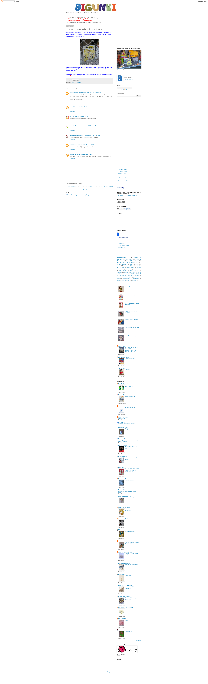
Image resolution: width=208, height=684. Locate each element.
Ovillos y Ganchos (123, 445)
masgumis (121, 630)
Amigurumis (121, 257)
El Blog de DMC (122, 247)
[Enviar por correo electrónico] (72, 80)
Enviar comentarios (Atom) (80, 189)
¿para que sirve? (126, 278)
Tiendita (126, 272)
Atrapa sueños (128, 631)
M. (70, 116)
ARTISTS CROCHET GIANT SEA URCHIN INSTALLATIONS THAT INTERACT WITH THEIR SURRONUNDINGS (132, 350)
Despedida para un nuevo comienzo (126, 423)
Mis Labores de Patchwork (125, 607)
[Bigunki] (118, 235)
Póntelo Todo (121, 243)
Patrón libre (128, 269)
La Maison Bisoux (122, 171)
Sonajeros (127, 429)
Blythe (129, 280)
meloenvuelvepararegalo (76, 135)
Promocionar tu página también (123, 237)
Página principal (70, 12)
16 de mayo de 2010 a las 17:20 (83, 154)
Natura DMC (128, 265)
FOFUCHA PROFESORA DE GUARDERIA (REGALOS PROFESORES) (132, 470)
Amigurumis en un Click (125, 496)
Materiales (132, 272)
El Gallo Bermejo (122, 456)
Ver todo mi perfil (128, 79)
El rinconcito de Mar (123, 596)
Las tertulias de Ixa (123, 357)
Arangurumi (121, 422)
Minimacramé (128, 575)
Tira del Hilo (121, 368)
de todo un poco (123, 427)
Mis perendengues (123, 530)
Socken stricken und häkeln (131, 564)
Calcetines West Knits (130, 396)
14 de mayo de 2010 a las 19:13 (92, 135)
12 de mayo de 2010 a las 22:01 (80, 106)
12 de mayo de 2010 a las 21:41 (94, 92)
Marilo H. (72, 154)
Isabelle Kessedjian (123, 383)
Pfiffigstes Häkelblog (124, 563)
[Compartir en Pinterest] (78, 80)
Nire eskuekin (73, 144)
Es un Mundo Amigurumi (125, 552)
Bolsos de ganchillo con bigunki (124, 277)
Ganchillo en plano (121, 264)
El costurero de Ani (123, 181)
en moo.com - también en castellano (127, 195)
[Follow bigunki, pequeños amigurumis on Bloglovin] (124, 209)
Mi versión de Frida (129, 497)
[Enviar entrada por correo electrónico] (69, 80)
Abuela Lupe (121, 346)
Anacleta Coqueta (75, 125)
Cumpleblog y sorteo (130, 286)
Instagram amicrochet (130, 407)
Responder (72, 101)
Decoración (138, 269)
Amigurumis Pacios (123, 518)
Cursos (118, 280)
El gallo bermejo (122, 177)
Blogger (109, 672)
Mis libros (86, 12)
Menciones (119, 272)
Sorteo (137, 264)
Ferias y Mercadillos (76, 82)
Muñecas (137, 275)
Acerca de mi (94, 12)
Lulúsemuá (121, 467)
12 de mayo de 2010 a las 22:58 (79, 116)
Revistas (124, 280)
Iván (71, 106)
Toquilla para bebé (129, 480)
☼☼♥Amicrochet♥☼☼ (124, 406)
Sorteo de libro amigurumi (131, 295)
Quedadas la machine (130, 358)
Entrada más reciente (71, 186)
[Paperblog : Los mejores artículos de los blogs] (121, 188)
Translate (128, 89)
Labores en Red (122, 541)
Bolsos (118, 265)
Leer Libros (136, 277)
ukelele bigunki (134, 270)
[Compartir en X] (75, 80)
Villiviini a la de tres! (130, 531)
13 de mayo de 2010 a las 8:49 (88, 125)
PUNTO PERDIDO (123, 417)
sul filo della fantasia (124, 507)
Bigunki (128, 75)
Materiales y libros (132, 261)
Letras (130, 264)
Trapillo (118, 278)
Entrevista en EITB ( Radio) (125, 249)
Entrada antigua (108, 186)
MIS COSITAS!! (122, 618)
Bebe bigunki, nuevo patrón (132, 336)
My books (78, 12)
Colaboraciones (135, 278)
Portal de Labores (122, 169)
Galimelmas (121, 175)
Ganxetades (121, 574)
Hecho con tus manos (123, 245)
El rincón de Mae (123, 478)
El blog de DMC (122, 173)
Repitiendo (127, 369)
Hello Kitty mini (121, 418)
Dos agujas (122, 270)
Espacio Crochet (122, 395)
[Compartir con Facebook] (77, 80)
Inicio (90, 186)
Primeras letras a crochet (131, 319)
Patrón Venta (130, 267)
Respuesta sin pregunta (125, 585)
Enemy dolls (121, 179)
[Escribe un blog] (74, 80)
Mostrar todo (138, 640)
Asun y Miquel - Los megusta (78, 92)
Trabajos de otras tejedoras (127, 262)
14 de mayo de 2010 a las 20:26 (86, 144)
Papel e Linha (122, 489)
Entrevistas (134, 280)
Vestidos (127, 620)
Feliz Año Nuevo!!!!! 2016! (131, 609)
